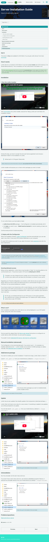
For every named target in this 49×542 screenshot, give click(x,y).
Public (3, 2)
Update (3, 44)
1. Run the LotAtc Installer (7, 34)
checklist (28, 335)
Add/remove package (6, 43)
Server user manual (24, 333)
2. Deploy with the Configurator (9, 35)
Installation (4, 32)
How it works (4, 30)
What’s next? (5, 39)
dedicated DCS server (10, 262)
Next (36, 529)
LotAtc (20, 2)
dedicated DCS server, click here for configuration (23, 338)
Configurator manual (42, 256)
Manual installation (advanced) (8, 41)
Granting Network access (7, 37)
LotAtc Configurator (9, 70)
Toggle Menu (4, 22)
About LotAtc (29, 2)
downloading (7, 111)
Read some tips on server (7, 518)
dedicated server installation (15, 348)
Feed (3, 537)
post (7, 393)
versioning (35, 241)
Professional (10, 2)
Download (3, 57)
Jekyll (12, 539)
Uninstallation (4, 46)
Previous (12, 529)
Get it (3, 28)
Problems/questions (6, 48)
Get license (37, 2)
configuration (36, 255)
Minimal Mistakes (17, 539)
